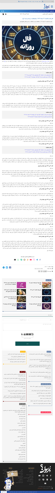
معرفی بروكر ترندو (22, 416)
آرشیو (40, 1)
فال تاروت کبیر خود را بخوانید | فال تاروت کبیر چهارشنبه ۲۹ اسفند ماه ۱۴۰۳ (38, 114)
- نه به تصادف (20, 481)
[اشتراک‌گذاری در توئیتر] (7, 267)
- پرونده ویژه (31, 476)
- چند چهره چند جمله (30, 474)
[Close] (19, 470)
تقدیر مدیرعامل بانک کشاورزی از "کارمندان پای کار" (16, 391)
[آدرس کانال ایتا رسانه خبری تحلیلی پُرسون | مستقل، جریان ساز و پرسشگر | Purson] (28, 260)
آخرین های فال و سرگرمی (46, 384)
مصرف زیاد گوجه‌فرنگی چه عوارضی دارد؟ (18, 356)
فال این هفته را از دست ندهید (45, 398)
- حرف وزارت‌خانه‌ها (30, 481)
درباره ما (33, 1)
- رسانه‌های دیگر (31, 479)
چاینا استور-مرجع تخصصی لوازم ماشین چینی (17, 430)
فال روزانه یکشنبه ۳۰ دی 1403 (35, 290)
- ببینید (32, 473)
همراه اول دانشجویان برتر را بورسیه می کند (17, 393)
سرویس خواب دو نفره (21, 423)
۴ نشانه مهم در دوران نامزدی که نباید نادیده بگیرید (16, 354)
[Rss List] (19, 1)
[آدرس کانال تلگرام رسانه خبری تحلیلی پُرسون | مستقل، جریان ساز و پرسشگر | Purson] (37, 260)
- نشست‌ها (32, 470)
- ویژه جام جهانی (20, 476)
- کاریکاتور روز (31, 484)
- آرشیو (22, 474)
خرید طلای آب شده (21, 432)
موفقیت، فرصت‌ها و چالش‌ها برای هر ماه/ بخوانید (42, 403)
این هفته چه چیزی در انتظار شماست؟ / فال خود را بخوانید (40, 401)
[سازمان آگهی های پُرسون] (10, 470)
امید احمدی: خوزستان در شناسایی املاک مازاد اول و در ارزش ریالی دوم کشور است (28, 492)
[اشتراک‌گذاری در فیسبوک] (10, 267)
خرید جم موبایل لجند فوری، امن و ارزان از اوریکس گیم (41, 390)
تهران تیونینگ (22, 445)
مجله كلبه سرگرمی (22, 456)
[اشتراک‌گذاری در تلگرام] (3, 267)
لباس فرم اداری (22, 438)
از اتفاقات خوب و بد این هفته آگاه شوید (44, 393)
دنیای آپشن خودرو (22, 447)
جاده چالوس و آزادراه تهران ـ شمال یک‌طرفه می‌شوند (39, 11)
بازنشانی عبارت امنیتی (27, 338)
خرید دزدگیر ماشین (22, 425)
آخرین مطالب (22, 372)
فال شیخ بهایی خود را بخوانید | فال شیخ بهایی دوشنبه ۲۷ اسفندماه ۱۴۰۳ (38, 150)
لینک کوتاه (49, 268)
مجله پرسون (23, 351)
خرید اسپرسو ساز (22, 418)
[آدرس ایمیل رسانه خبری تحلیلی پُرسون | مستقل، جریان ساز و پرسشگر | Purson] (15, 260)
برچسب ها (36, 1)
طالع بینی (45, 271)
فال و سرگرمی (45, 14)
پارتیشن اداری (22, 421)
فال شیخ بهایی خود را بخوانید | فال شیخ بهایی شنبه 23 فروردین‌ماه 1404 (38, 75)
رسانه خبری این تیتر (21, 459)
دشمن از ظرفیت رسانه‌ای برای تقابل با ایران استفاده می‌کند (40, 372)
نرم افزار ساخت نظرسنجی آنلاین (19, 441)
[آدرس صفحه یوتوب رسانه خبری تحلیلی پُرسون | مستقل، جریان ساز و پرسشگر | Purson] (31, 260)
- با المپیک (21, 479)
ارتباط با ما (29, 1)
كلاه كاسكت (23, 452)
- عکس (32, 482)
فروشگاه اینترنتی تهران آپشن (20, 450)
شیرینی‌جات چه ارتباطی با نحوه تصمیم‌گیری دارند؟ (16, 359)
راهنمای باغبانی (22, 408)
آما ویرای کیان (40, 488)
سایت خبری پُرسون (45, 61)
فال (4, 61)
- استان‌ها (21, 471)
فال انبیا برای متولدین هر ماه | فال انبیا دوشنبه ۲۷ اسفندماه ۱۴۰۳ (40, 116)
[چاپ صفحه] (5, 14)
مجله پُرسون (50, 14)
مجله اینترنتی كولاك (21, 454)
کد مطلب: (50, 266)
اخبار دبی (23, 427)
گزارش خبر (23, 434)
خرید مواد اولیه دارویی (21, 436)
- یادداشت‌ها (31, 471)
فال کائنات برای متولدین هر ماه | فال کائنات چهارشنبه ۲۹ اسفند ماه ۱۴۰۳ (38, 77)
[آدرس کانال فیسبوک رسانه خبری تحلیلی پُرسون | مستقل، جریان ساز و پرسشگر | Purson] (40, 260)
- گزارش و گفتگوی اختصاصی (29, 478)
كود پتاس (23, 406)
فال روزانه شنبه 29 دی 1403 (36, 297)
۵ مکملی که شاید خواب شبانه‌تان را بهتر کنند (17, 361)
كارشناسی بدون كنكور (21, 414)
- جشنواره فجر (20, 478)
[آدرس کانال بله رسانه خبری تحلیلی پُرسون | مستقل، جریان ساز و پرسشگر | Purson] (21, 260)
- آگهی (22, 470)
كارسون (24, 443)
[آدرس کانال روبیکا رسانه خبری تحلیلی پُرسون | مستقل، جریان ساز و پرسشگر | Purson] (24, 260)
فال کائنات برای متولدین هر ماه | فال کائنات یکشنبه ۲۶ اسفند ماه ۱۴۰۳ (38, 152)
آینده (39, 271)
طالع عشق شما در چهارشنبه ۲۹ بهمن (44, 395)
